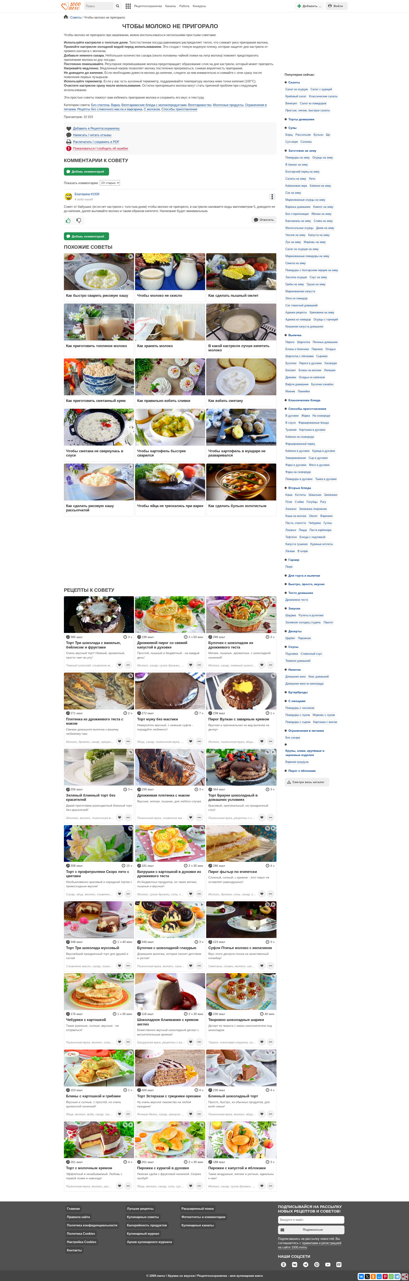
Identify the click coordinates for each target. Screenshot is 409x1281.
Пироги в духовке (310, 363)
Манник (290, 391)
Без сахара (292, 737)
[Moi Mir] (379, 1276)
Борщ (289, 134)
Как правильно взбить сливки (163, 401)
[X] (367, 1276)
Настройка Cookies (81, 1242)
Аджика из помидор (298, 319)
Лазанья (290, 530)
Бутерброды (298, 692)
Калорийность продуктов (147, 1225)
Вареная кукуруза (296, 761)
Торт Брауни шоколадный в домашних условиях (233, 797)
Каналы (170, 6)
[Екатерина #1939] (68, 196)
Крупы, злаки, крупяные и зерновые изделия (304, 753)
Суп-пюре (291, 141)
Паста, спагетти (295, 523)
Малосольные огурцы (299, 228)
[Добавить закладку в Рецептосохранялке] (119, 665)
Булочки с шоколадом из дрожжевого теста (230, 645)
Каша (288, 494)
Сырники (321, 356)
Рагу (323, 501)
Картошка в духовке (312, 429)
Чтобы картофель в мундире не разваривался (236, 453)
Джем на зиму (325, 228)
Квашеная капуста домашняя (304, 326)
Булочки (290, 363)
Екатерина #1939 (87, 194)
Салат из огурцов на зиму (302, 249)
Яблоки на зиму (321, 213)
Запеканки (330, 494)
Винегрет (291, 103)
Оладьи (330, 349)
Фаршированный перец (300, 443)
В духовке (292, 415)
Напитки (294, 669)
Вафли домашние (296, 384)
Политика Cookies (81, 1233)
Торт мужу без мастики (157, 719)
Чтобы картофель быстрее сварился (161, 453)
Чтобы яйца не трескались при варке (170, 506)
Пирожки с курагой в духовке (163, 1168)
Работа (184, 6)
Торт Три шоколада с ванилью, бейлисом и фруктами (93, 645)
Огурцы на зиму (323, 157)
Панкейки (304, 391)
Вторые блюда (299, 488)
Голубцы (312, 501)
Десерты (295, 631)
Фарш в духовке (295, 465)
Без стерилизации (297, 213)
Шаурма (290, 615)
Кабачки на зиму (320, 185)
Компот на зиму (323, 206)
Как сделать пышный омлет (233, 295)
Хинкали (290, 508)
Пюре (288, 566)
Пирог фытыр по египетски (232, 872)
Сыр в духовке (318, 458)
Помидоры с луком (297, 715)
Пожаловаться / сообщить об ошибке (100, 148)
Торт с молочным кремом (89, 1168)
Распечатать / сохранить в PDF (96, 142)
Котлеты (300, 494)
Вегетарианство (199, 105)
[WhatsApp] (391, 1276)
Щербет (290, 638)
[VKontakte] (361, 1276)
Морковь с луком (324, 715)
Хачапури (330, 363)
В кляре (303, 551)
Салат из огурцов (296, 89)
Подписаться (313, 1229)
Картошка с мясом (325, 722)
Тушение (291, 429)
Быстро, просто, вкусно (306, 584)
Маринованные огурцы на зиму (305, 199)
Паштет (328, 622)
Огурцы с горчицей (326, 319)
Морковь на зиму (315, 242)
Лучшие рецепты (140, 1208)
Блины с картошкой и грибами (93, 1096)
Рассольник (303, 134)
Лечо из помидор (296, 298)
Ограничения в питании (306, 730)
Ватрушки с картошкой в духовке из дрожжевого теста (169, 874)
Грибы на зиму (294, 284)
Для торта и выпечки (304, 575)
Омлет (313, 516)
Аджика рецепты (296, 312)
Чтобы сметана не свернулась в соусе (94, 453)
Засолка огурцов (296, 277)
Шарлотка (303, 342)
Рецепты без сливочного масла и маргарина (109, 109)
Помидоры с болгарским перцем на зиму (311, 270)
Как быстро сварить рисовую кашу (97, 295)
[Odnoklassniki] (373, 1276)
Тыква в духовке (326, 479)
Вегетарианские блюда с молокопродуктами (153, 105)
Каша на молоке (295, 516)
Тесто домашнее (300, 593)
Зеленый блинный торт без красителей (90, 797)
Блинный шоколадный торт (233, 1096)
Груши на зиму (316, 284)
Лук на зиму (293, 242)
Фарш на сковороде (298, 472)
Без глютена (100, 105)
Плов (288, 501)
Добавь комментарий (88, 171)
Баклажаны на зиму (298, 221)
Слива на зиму (323, 221)
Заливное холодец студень (303, 622)
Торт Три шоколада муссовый (92, 948)
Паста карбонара (320, 530)
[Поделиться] (405, 1277)
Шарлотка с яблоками (299, 356)
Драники (290, 377)
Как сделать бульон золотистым (237, 506)
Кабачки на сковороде (299, 436)
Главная (73, 1208)
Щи (328, 134)
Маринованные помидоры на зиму (307, 256)
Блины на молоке (310, 370)
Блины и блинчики (297, 349)
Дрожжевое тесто (296, 599)
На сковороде (321, 415)
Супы (292, 127)
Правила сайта (78, 1217)
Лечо (312, 178)
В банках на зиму (296, 164)
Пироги (289, 342)
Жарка (305, 415)
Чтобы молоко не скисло (159, 295)
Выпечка (294, 335)
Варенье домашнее (297, 206)
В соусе (290, 422)
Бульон (318, 134)
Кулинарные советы (143, 1217)
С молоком (152, 109)
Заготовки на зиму (302, 150)
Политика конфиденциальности (92, 1225)
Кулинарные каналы (197, 1225)
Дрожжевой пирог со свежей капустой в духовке (162, 645)
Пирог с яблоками (302, 770)
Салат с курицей (321, 89)
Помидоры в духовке (299, 479)
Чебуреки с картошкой (86, 1020)
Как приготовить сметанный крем (96, 401)
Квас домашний (318, 676)
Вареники (326, 516)
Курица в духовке (323, 450)
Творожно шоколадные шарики (236, 1020)
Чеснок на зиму (295, 235)
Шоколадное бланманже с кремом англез (168, 1022)
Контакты (74, 1250)
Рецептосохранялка (148, 6)
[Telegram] (397, 1276)
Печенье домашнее (325, 342)
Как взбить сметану (225, 401)
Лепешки (329, 370)
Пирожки (317, 349)
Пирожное (304, 638)
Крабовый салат (295, 96)
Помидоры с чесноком (299, 708)
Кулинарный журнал (143, 1233)
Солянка (306, 141)
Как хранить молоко (155, 346)
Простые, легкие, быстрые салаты (307, 110)
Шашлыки (315, 494)
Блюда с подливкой (312, 537)
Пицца (303, 530)
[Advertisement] (313, 41)
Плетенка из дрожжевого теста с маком (94, 721)
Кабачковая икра (296, 185)
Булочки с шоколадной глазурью (166, 948)
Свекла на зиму (295, 263)
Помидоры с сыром (297, 722)
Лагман (290, 551)
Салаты (294, 82)
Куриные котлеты (321, 544)
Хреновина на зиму (322, 312)
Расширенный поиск (197, 1208)
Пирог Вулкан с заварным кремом (238, 719)
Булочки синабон (322, 384)
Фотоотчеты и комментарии (203, 1217)
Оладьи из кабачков (312, 377)
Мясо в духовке (319, 465)
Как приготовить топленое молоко (96, 346)
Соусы (293, 646)
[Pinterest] (385, 1276)
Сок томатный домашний (301, 305)
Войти (338, 6)
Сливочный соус (311, 653)
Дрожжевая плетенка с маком (163, 795)
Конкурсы (199, 6)
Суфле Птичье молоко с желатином (240, 948)
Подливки (291, 653)
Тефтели (291, 537)
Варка (115, 105)
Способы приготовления (307, 408)
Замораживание (295, 458)
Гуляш (328, 523)
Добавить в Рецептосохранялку (96, 128)
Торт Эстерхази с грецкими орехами (169, 1096)
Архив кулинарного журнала (149, 1242)
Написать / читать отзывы (92, 135)
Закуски (294, 608)
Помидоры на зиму (297, 157)
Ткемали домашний (297, 660)
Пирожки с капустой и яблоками (237, 1168)
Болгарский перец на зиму (302, 171)
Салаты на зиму (295, 178)
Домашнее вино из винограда (304, 683)
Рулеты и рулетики (311, 615)
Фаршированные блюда (313, 422)
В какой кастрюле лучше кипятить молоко (238, 348)
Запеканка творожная (313, 508)
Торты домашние (301, 119)
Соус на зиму (318, 277)
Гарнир (293, 559)
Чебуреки (315, 523)
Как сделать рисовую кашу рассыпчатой (90, 508)
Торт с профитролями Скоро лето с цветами (97, 874)
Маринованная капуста (300, 291)
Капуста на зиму (319, 235)
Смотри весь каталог (308, 782)
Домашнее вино (295, 676)
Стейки (299, 501)
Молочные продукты (228, 105)
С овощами (296, 701)
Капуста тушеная (296, 544)
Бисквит (290, 370)
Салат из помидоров (313, 103)
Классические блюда (304, 400)
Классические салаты (323, 96)
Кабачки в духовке (297, 450)
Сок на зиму (293, 192)
